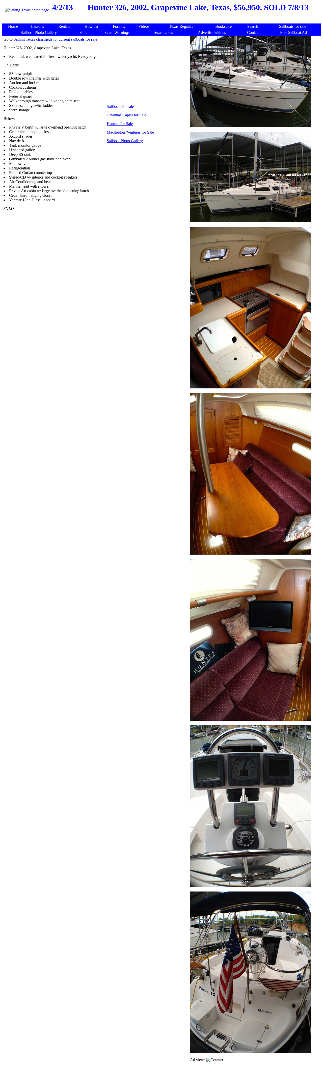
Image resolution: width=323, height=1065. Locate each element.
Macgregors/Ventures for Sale (130, 132)
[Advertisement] (162, 21)
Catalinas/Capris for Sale (126, 115)
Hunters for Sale (120, 123)
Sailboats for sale (120, 106)
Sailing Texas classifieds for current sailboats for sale (55, 39)
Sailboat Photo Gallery (125, 141)
